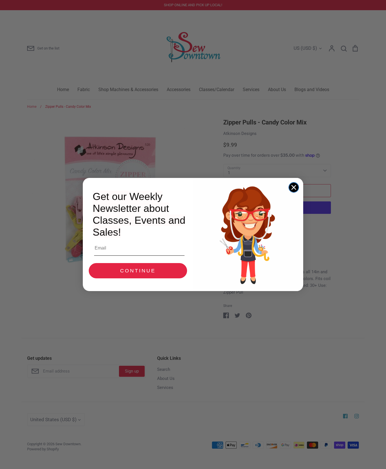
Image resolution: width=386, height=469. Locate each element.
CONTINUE (138, 271)
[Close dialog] (294, 187)
